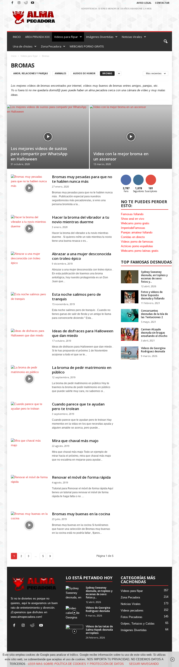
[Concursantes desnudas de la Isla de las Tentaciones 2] (129, 315)
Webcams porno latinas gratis (139, 250)
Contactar (162, 2)
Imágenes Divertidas (100, 37)
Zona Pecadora (51, 46)
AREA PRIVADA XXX (37, 37)
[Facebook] (12, 3)
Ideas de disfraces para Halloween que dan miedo (82, 333)
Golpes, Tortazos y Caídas (138, 623)
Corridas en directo (133, 237)
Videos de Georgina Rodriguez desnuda (153, 349)
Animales (60, 73)
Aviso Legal (144, 2)
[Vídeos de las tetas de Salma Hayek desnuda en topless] (74, 631)
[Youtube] (32, 3)
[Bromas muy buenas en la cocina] (29, 525)
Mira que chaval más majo (75, 440)
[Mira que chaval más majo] (29, 452)
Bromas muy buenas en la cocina (81, 513)
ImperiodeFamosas (133, 228)
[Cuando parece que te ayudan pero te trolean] (29, 415)
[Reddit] (25, 3)
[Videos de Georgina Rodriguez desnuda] (129, 353)
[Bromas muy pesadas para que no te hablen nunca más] (29, 188)
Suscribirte (151, 178)
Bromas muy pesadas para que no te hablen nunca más (82, 179)
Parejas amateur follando (136, 232)
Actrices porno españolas (137, 246)
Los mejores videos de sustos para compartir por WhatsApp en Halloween (39, 154)
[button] (165, 41)
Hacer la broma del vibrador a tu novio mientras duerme (80, 219)
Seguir (138, 176)
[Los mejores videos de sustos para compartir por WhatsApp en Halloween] (48, 137)
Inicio (13, 55)
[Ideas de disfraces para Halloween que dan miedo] (29, 342)
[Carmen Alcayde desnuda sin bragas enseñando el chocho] (129, 334)
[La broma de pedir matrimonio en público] (29, 379)
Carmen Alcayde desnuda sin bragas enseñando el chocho (154, 333)
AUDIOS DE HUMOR (84, 73)
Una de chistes (23, 46)
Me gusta (126, 178)
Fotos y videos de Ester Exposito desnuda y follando (153, 295)
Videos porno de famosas (137, 241)
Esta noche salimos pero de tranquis (76, 296)
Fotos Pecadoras (131, 617)
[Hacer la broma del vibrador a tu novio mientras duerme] (29, 228)
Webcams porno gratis (135, 223)
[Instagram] (19, 3)
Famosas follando (132, 214)
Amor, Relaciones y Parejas (30, 73)
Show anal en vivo (132, 218)
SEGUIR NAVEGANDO (144, 663)
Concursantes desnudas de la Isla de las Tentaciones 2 (154, 314)
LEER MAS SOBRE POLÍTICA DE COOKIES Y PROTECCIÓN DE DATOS (76, 663)
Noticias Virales (132, 37)
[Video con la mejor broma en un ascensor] (131, 137)
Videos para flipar (66, 37)
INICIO (17, 37)
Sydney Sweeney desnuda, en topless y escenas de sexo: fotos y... (154, 277)
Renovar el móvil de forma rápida (81, 477)
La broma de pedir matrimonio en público (81, 370)
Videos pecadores (132, 610)
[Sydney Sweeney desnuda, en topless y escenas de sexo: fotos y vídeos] (129, 276)
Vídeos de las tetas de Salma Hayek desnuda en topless (99, 630)
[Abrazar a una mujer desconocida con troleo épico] (29, 265)
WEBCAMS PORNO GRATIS (87, 46)
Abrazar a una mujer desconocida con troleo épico (81, 256)
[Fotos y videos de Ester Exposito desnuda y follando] (129, 296)
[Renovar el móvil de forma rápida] (29, 488)
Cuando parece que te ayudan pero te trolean (78, 406)
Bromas (107, 73)
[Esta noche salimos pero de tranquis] (29, 305)
